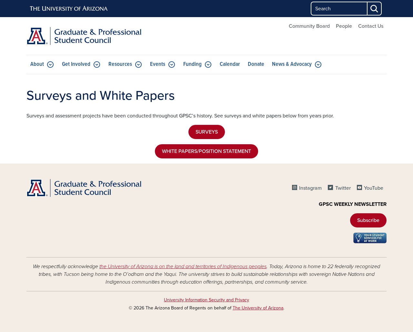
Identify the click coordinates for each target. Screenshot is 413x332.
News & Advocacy (292, 64)
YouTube (373, 188)
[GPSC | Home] (83, 36)
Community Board (309, 26)
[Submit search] (375, 8)
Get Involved (76, 64)
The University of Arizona (258, 308)
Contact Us (370, 26)
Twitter (342, 188)
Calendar (230, 64)
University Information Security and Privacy (206, 300)
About (37, 64)
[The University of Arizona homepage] (69, 9)
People (344, 26)
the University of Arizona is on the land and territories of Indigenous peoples (183, 266)
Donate (256, 64)
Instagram (310, 188)
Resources (120, 64)
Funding (192, 64)
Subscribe (368, 220)
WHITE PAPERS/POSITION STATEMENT (206, 151)
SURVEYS (207, 132)
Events (157, 64)
